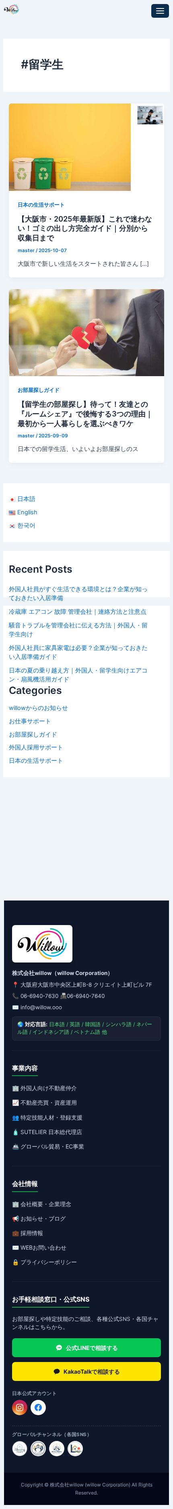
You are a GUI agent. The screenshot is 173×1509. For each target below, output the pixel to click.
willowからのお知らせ (38, 708)
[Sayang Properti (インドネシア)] (38, 1448)
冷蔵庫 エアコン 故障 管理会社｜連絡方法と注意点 (77, 611)
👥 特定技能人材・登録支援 (47, 1117)
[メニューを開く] (160, 11)
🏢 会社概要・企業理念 (41, 1204)
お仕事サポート (30, 721)
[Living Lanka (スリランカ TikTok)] (75, 1448)
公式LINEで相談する (92, 1347)
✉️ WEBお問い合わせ (39, 1247)
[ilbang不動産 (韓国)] (19, 1448)
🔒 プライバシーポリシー (44, 1262)
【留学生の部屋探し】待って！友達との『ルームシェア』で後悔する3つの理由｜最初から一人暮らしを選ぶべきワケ (85, 413)
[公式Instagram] (19, 1407)
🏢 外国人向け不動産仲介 (44, 1088)
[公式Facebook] (38, 1407)
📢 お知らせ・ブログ (39, 1218)
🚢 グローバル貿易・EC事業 (48, 1146)
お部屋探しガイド (33, 734)
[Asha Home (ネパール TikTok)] (56, 1448)
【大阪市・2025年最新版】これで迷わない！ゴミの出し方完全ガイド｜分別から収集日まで (85, 228)
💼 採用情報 (27, 1233)
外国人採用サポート (36, 747)
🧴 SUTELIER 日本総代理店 (47, 1131)
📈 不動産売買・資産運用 (44, 1102)
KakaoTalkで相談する (92, 1371)
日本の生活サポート (36, 760)
